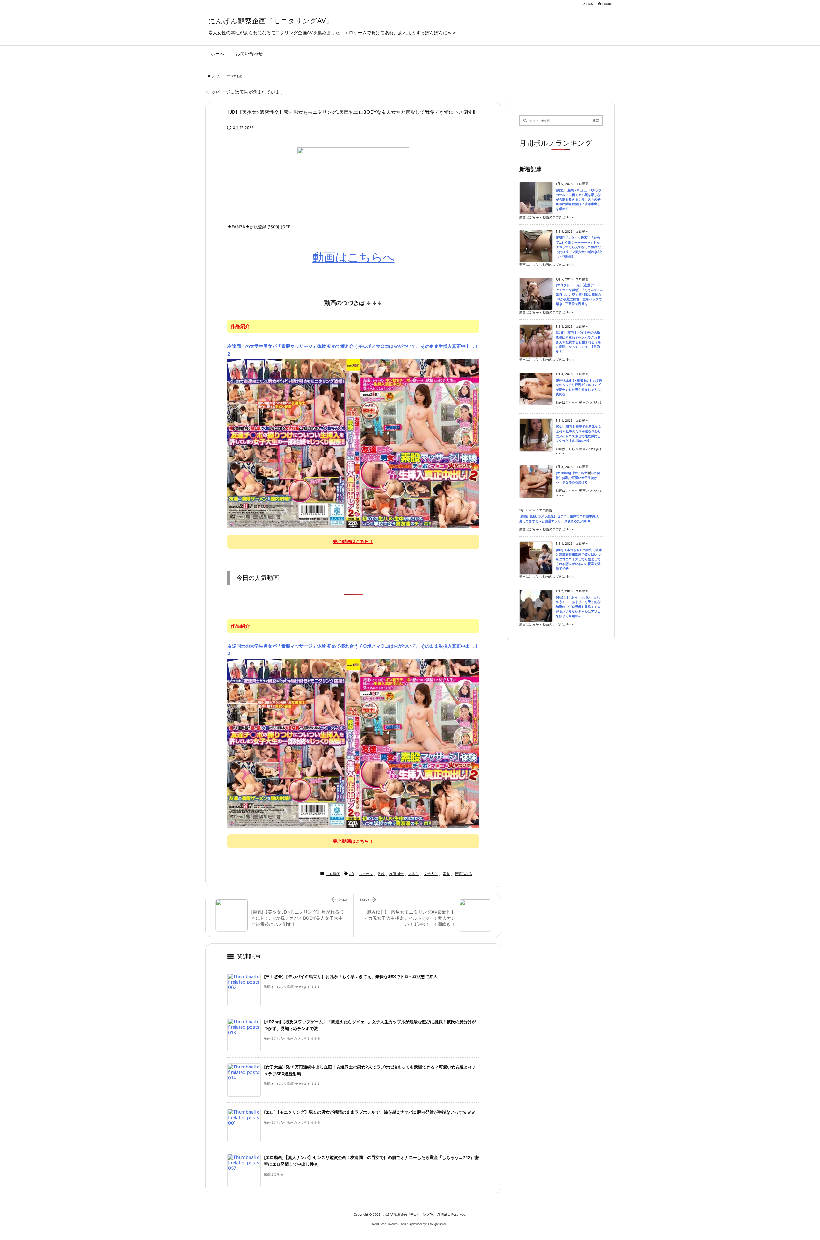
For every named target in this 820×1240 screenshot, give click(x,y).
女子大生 (431, 873)
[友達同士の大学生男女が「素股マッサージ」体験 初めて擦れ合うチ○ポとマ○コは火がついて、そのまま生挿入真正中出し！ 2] (353, 443)
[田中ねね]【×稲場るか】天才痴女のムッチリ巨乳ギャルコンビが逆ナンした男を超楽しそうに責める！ (579, 387)
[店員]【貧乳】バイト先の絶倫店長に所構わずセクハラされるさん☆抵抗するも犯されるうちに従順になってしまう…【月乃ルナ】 (578, 342)
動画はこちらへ (353, 257)
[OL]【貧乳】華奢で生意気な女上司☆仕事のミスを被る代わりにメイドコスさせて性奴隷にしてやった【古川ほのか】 (578, 433)
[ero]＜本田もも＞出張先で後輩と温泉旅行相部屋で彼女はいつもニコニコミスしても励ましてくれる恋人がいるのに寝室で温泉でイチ (579, 559)
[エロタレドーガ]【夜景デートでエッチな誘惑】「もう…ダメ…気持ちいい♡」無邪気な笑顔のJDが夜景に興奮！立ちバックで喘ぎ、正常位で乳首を (579, 294)
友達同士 (397, 873)
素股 (446, 873)
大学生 (413, 873)
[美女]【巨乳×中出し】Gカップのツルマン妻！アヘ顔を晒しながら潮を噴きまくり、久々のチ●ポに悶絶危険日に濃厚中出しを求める (579, 199)
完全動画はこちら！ (353, 541)
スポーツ (366, 873)
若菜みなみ (463, 873)
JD (351, 873)
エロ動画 (236, 76)
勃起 (381, 873)
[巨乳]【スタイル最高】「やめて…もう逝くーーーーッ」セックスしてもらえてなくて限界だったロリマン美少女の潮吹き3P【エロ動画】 (579, 247)
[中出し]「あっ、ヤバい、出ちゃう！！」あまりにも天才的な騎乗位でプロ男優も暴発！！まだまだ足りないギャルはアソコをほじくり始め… (578, 606)
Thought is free (437, 1224)
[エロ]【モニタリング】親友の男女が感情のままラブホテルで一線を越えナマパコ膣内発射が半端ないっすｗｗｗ (369, 1112)
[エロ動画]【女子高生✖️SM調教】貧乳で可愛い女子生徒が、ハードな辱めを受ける (578, 477)
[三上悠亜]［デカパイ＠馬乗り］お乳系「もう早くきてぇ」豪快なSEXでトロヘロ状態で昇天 (351, 976)
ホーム (215, 76)
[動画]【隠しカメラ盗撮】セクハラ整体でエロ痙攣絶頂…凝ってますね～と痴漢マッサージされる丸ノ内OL (560, 518)
